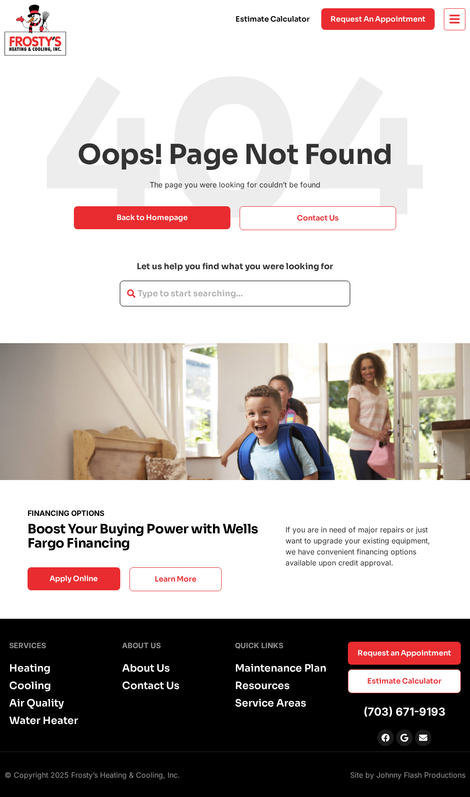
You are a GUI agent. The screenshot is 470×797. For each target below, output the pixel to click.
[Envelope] (423, 737)
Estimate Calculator (272, 19)
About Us (146, 668)
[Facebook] (385, 737)
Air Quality (36, 703)
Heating (29, 668)
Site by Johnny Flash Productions (407, 775)
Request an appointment (377, 19)
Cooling (30, 685)
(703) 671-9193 (405, 711)
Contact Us (150, 685)
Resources (262, 685)
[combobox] (235, 293)
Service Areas (270, 703)
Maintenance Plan (280, 668)
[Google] (404, 737)
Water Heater (43, 720)
